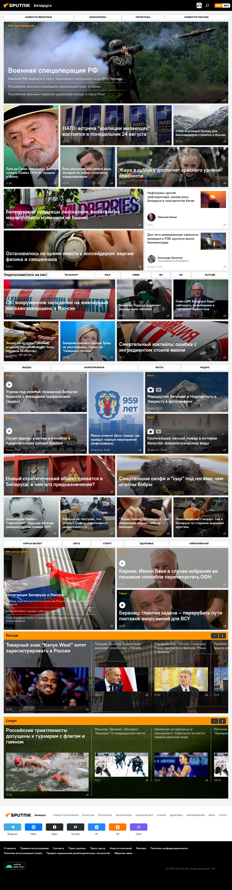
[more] (224, 99)
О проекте (10, 848)
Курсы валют (145, 815)
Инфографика (100, 375)
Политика (105, 815)
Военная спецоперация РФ (116, 62)
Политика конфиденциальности (169, 848)
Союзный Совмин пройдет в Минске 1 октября (33, 611)
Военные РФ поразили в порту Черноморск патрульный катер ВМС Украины (65, 79)
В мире (161, 815)
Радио (123, 551)
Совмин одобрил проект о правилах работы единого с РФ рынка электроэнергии (44, 619)
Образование (196, 815)
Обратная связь (123, 853)
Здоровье (176, 815)
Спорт (223, 815)
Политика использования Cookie (23, 853)
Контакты (58, 848)
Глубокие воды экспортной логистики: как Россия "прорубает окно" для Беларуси (48, 602)
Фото (150, 375)
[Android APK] (15, 866)
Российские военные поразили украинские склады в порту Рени (56, 94)
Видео (10, 375)
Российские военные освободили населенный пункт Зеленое (54, 86)
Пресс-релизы (77, 848)
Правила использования (34, 848)
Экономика (124, 815)
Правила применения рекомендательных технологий (78, 853)
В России (88, 815)
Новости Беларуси (66, 815)
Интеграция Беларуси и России (59, 589)
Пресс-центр (97, 848)
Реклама (141, 848)
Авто (212, 815)
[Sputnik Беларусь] (18, 8)
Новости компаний (121, 848)
